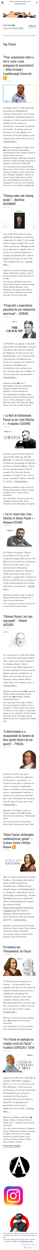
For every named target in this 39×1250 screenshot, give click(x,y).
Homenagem (21, 694)
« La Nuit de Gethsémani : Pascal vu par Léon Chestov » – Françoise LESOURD (18, 419)
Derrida (21, 708)
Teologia (15, 931)
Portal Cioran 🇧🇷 (8, 25)
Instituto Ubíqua (14, 177)
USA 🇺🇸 (6, 279)
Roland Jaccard (8, 719)
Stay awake (28, 292)
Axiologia (25, 147)
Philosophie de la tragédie (26, 504)
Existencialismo (15, 490)
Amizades (15, 691)
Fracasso (6, 400)
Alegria (23, 703)
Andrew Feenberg (27, 167)
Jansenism (6, 937)
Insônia (12, 400)
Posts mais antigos (11, 1146)
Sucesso (5, 405)
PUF (18, 716)
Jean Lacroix (29, 708)
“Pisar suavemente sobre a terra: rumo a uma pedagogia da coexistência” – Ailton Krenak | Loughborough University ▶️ (18, 67)
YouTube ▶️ (25, 163)
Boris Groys (27, 282)
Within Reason (21, 937)
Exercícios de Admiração (20, 397)
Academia (15, 487)
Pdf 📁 (13, 493)
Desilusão (22, 394)
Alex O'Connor (16, 934)
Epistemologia (24, 150)
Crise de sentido (24, 172)
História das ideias (15, 155)
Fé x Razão (22, 1026)
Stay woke (6, 295)
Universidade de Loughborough (23, 185)
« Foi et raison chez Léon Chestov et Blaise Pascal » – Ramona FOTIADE (19, 517)
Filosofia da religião (17, 1120)
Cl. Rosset (14, 708)
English (30, 271)
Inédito (28, 694)
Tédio (32, 824)
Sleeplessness (19, 292)
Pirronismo (28, 1029)
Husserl (5, 287)
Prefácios (23, 273)
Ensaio (22, 383)
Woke (25, 295)
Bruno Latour (7, 169)
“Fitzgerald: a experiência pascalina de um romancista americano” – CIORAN (19, 309)
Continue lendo (10, 141)
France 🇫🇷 (20, 813)
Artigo (22, 487)
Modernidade (23, 158)
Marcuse (24, 177)
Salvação (11, 1142)
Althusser (30, 703)
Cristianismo (13, 1131)
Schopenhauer (24, 719)
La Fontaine (7, 711)
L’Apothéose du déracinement (13, 501)
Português (14, 161)
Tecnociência (16, 163)
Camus (5, 284)
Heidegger (11, 175)
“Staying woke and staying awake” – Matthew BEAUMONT (18, 199)
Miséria (28, 1139)
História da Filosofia (10, 928)
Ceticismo (14, 1026)
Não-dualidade (13, 180)
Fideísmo (30, 1026)
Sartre (17, 719)
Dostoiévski (7, 397)
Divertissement (26, 822)
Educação (15, 150)
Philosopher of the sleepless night (14, 290)
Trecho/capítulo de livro (26, 276)
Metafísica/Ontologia (10, 158)
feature (31, 397)
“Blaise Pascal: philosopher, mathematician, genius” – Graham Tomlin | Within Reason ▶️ (18, 840)
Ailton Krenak (15, 167)
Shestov (11, 292)
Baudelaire (14, 394)
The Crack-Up (14, 405)
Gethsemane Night (28, 284)
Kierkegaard (20, 400)
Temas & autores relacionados (13, 600)
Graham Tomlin (27, 934)
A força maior (15, 703)
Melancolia (7, 402)
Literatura (18, 386)
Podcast (20, 928)
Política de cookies (26, 1241)
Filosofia (24, 153)
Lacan (12, 713)
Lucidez (28, 400)
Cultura (8, 150)
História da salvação (18, 1139)
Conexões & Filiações (20, 271)
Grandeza (6, 1139)
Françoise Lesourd (23, 498)
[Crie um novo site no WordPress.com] (19, 2)
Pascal (21, 180)
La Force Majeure (19, 711)
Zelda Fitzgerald (25, 405)
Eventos (17, 153)
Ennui (5, 824)
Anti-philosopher (16, 282)
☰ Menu (32, 26)
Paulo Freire (28, 180)
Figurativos (7, 1137)
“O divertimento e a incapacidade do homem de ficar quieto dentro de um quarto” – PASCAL (18, 737)
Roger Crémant (26, 716)
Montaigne (19, 713)
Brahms (23, 705)
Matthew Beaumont (16, 287)
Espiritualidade (8, 153)
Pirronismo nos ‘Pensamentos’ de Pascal (17, 948)
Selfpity (31, 402)
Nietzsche (26, 713)
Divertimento (15, 822)
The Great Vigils (16, 295)
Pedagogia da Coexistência (12, 183)
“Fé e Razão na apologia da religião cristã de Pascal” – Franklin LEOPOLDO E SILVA (18, 1043)
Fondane (18, 284)
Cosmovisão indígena (10, 172)
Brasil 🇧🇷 (16, 383)
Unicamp (18, 1142)
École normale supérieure (11, 705)
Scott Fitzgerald (22, 402)
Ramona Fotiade (21, 606)
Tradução (26, 697)
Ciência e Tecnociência (27, 169)
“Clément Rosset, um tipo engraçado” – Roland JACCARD (17, 620)
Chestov (16, 169)
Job (31, 498)
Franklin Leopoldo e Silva (21, 1137)
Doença (29, 394)
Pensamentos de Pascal (21, 824)
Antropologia (17, 147)
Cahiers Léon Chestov (18, 604)
